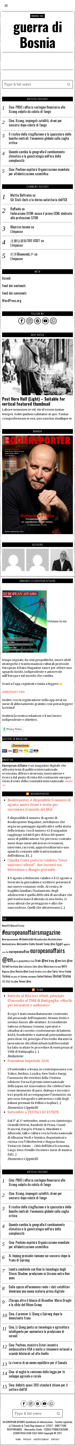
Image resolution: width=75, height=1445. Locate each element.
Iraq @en (55, 960)
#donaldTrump (17, 925)
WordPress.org (11, 300)
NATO (64, 966)
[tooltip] (21, 321)
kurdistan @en (16, 966)
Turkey (6, 976)
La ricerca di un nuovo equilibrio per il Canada (38, 1363)
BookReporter (40, 793)
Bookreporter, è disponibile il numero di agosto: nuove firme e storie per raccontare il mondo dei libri (39, 804)
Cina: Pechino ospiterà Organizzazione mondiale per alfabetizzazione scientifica (39, 171)
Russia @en (22, 971)
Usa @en (14, 981)
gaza (15, 961)
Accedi (6, 278)
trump (68, 971)
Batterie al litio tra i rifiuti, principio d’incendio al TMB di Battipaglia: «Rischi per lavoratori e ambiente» (40, 1000)
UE (19, 976)
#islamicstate (26, 939)
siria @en (47, 971)
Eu (7, 952)
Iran (33, 961)
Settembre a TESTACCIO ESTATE (33, 1112)
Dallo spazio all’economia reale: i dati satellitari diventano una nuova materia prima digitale (39, 1289)
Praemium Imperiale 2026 (28, 1061)
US (3, 981)
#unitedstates (9, 944)
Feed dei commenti (14, 293)
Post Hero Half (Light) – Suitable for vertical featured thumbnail (33, 401)
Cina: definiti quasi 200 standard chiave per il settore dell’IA (38, 1387)
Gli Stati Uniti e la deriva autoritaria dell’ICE (38, 200)
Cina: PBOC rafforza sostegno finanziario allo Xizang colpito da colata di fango (37, 109)
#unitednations (55, 939)
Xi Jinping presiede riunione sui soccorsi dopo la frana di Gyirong (39, 1258)
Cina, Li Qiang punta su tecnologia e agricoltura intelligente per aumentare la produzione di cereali (39, 1331)
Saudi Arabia (35, 971)
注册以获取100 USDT (25, 240)
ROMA (40, 989)
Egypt (59, 943)
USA (8, 981)
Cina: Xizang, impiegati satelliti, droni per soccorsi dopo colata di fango (35, 123)
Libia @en (37, 966)
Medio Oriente (55, 966)
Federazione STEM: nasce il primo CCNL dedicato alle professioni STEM (41, 215)
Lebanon (27, 966)
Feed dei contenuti (14, 285)
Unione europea (28, 976)
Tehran (61, 971)
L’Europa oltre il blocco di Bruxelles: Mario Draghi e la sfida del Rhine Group (40, 1302)
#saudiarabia (41, 939)
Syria (55, 971)
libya (46, 966)
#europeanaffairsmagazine (31, 931)
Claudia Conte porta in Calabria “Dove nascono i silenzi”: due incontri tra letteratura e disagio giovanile (37, 865)
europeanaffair (19, 951)
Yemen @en (25, 981)
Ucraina (14, 976)
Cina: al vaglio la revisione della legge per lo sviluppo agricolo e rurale (37, 1374)
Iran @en (41, 960)
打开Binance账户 (22, 254)
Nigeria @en (8, 971)
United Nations (44, 976)
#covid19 (6, 925)
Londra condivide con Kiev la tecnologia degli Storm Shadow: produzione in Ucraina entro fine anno (39, 1273)
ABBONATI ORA (13, 692)
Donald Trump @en (45, 944)
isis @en (66, 960)
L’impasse (16, 231)
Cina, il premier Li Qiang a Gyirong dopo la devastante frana (35, 1316)
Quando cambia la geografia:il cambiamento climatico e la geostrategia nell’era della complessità (37, 156)
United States (62, 976)
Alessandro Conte (26, 944)
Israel (5, 966)
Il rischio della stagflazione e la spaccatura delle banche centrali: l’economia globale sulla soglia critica (40, 138)
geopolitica (24, 961)
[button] (69, 84)
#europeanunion (10, 939)
